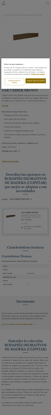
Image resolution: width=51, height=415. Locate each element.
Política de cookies (38, 74)
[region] (25, 73)
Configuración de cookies (14, 81)
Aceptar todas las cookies (36, 80)
